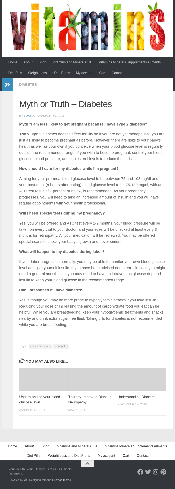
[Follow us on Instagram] (156, 472)
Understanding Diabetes (136, 397)
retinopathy (61, 346)
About (27, 62)
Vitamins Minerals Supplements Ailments (130, 62)
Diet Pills (15, 73)
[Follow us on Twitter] (148, 472)
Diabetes (28, 84)
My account (84, 73)
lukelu (29, 115)
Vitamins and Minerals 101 (72, 62)
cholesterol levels (40, 346)
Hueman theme (61, 480)
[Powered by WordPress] (25, 480)
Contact (117, 73)
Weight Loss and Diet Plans (49, 73)
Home (13, 62)
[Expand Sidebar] (7, 84)
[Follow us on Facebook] (140, 472)
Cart (102, 73)
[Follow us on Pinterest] (163, 472)
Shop (42, 62)
